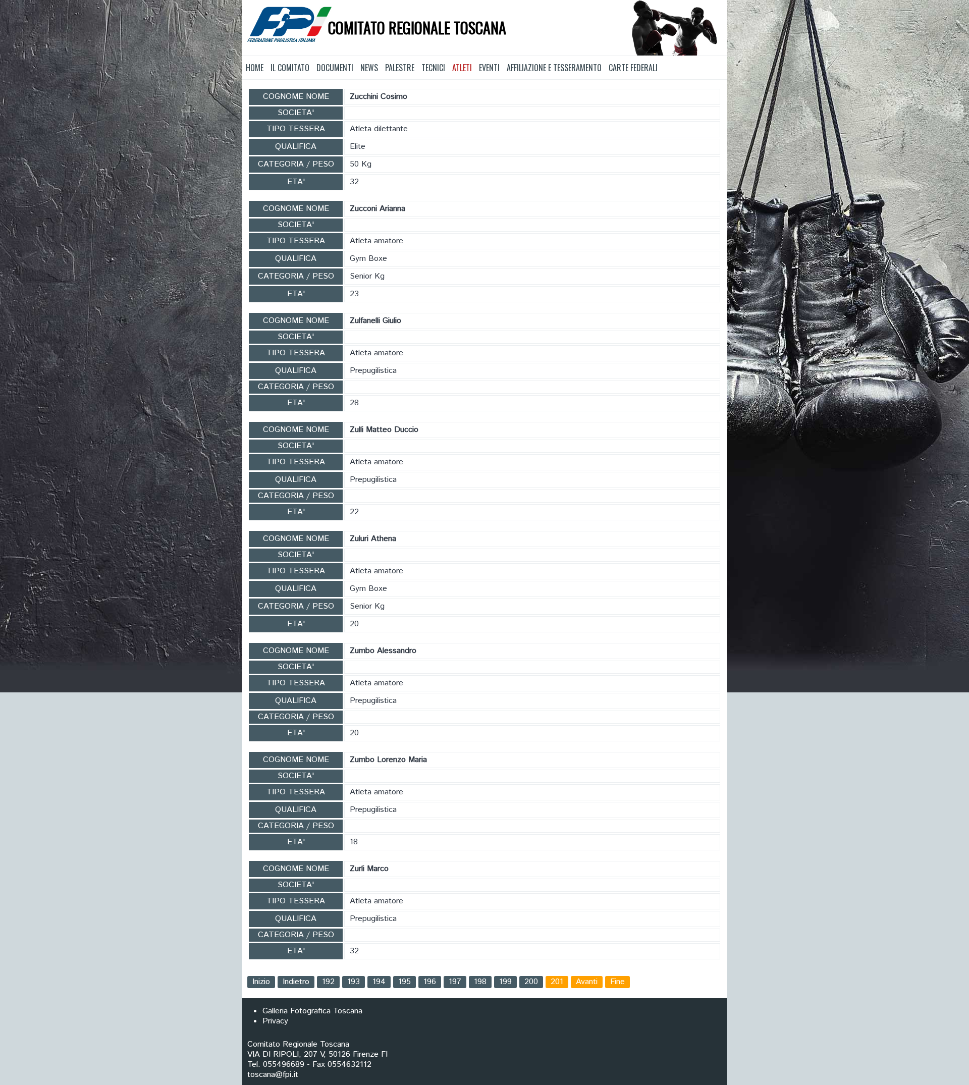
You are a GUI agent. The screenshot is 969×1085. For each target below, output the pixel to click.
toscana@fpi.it (272, 1074)
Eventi (489, 68)
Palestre (399, 68)
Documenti (334, 68)
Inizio (261, 982)
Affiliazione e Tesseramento (554, 68)
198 (480, 982)
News (369, 68)
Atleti (462, 68)
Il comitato (290, 68)
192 (328, 982)
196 (429, 982)
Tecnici (433, 68)
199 (505, 982)
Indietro (296, 982)
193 (353, 982)
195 (404, 982)
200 (531, 982)
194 (379, 982)
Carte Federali (633, 68)
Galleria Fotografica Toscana (312, 1011)
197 (455, 982)
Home (254, 68)
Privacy (275, 1021)
